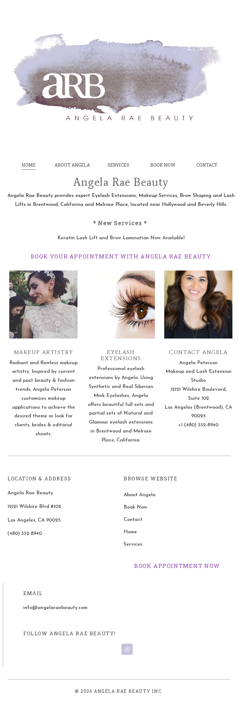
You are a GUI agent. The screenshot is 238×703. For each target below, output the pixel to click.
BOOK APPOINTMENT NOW (177, 565)
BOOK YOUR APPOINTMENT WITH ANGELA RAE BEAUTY (121, 256)
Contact (133, 519)
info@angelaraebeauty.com (55, 607)
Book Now (135, 507)
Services (133, 544)
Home (130, 532)
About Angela (140, 494)
